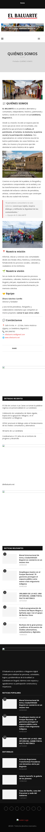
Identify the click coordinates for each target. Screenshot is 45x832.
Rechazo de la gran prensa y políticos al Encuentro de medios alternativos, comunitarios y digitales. (30, 628)
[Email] (25, 5)
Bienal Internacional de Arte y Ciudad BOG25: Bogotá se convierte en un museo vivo (30, 558)
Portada (16, 61)
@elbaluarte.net (8, 484)
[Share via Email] (33, 348)
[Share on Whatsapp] (26, 348)
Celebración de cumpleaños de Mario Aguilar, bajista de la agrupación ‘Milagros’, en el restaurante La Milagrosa (20, 415)
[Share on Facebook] (17, 348)
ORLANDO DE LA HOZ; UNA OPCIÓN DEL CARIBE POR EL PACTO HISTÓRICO (30, 595)
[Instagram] (19, 5)
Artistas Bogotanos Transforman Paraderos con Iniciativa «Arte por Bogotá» (29, 763)
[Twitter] (16, 5)
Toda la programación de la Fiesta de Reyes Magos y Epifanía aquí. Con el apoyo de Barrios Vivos (31, 611)
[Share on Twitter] (20, 348)
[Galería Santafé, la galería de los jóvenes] (9, 780)
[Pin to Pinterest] (22, 348)
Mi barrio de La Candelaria (12, 431)
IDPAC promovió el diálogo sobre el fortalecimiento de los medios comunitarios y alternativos (22, 424)
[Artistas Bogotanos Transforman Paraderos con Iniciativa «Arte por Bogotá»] (9, 763)
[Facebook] (12, 5)
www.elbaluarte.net (12, 337)
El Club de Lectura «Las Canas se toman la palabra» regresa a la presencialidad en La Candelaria (22, 406)
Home (22, 3)
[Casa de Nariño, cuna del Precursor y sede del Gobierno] (9, 794)
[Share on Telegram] (29, 348)
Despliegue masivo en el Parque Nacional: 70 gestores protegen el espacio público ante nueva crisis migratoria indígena (29, 578)
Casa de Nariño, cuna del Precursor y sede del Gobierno (30, 793)
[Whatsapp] (29, 5)
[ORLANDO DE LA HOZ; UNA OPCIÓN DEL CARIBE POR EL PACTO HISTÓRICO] (9, 597)
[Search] (42, 38)
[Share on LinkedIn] (24, 348)
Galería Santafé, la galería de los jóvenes (30, 777)
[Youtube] (22, 5)
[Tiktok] (32, 5)
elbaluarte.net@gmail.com (15, 334)
